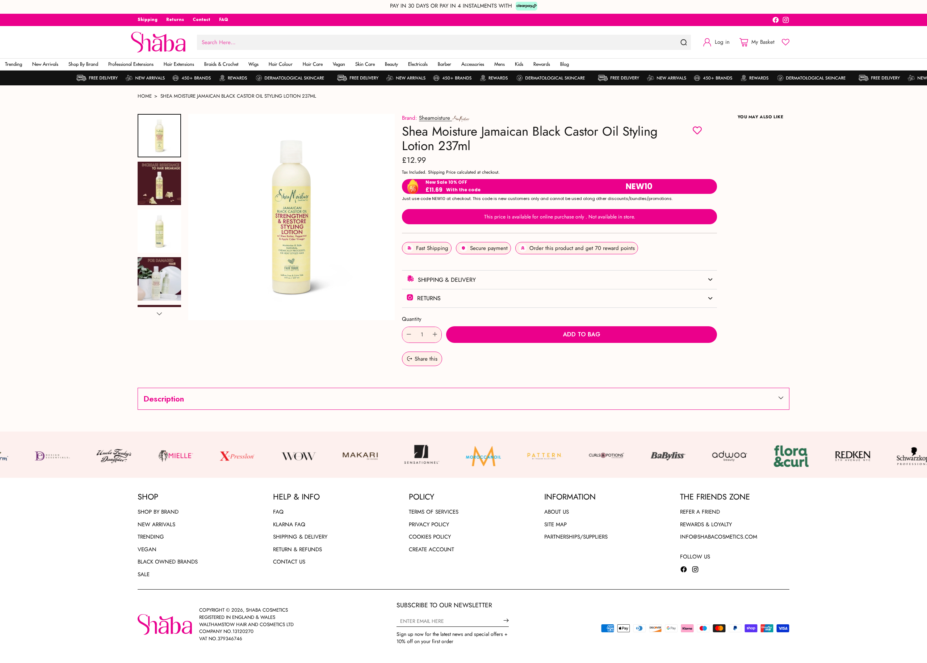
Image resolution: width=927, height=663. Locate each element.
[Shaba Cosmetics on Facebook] (775, 21)
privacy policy (429, 524)
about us (556, 512)
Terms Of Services (433, 512)
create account (431, 549)
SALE (144, 574)
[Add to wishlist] (697, 131)
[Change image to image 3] (159, 231)
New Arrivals (156, 524)
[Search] (683, 42)
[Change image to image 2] (159, 183)
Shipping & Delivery (300, 537)
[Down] (159, 313)
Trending (151, 537)
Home (145, 96)
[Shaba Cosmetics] (158, 42)
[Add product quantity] (434, 335)
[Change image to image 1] (159, 135)
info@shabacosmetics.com (718, 537)
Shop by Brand (158, 512)
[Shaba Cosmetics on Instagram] (785, 21)
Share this (426, 359)
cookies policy (430, 537)
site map (555, 524)
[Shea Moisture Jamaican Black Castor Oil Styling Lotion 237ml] (291, 217)
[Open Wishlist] (785, 42)
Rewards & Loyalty (706, 524)
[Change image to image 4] (159, 279)
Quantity (411, 319)
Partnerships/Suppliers (576, 537)
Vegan (147, 549)
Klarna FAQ (289, 524)
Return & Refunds (297, 549)
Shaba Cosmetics (267, 610)
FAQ (278, 512)
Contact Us (289, 562)
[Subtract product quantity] (408, 335)
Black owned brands (168, 562)
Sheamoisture (435, 118)
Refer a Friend (700, 512)
